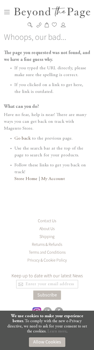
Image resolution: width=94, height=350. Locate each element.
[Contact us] (40, 25)
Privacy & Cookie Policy (47, 260)
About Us (47, 229)
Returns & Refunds (47, 244)
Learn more (57, 331)
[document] (47, 330)
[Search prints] (31, 25)
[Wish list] (56, 24)
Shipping (47, 237)
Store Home (25, 179)
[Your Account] (64, 25)
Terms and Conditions (47, 252)
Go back (22, 138)
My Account (53, 179)
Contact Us (47, 221)
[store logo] (52, 12)
